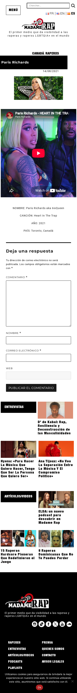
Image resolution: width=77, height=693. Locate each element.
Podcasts (15, 662)
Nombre (13, 333)
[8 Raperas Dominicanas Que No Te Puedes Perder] (56, 538)
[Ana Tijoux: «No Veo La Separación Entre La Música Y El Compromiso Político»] (56, 449)
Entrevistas (14, 407)
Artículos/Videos (18, 496)
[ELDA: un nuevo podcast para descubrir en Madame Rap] (56, 499)
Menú (13, 10)
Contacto (49, 655)
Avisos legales (53, 662)
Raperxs (52, 53)
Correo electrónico (23, 350)
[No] (72, 681)
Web (9, 368)
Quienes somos (53, 649)
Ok (39, 687)
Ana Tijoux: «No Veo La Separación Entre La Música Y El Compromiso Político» (55, 469)
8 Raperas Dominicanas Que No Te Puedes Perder (55, 554)
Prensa (47, 642)
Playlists (15, 668)
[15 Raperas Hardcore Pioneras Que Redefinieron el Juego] (18, 538)
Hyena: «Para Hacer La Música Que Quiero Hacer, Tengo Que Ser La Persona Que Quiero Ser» (18, 469)
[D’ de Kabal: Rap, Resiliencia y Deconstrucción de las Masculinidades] (55, 410)
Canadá (38, 53)
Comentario (16, 277)
